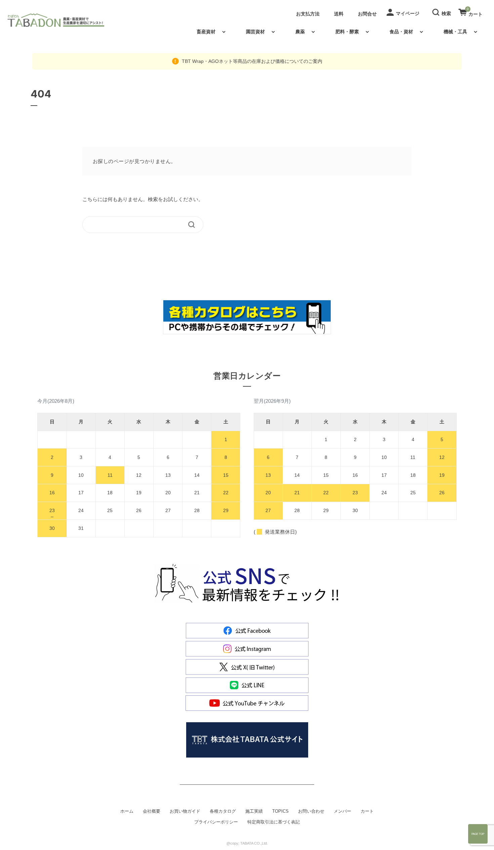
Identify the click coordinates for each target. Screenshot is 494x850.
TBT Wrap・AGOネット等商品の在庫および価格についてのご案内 (251, 61)
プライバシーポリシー (216, 822)
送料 (338, 13)
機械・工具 (455, 31)
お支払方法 (308, 13)
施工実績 (254, 811)
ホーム (126, 811)
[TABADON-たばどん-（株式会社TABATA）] (61, 20)
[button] (442, 11)
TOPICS (280, 811)
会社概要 (151, 811)
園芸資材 (255, 31)
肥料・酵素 (347, 31)
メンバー (342, 811)
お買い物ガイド (185, 811)
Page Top (477, 834)
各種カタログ (223, 811)
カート (367, 811)
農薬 (300, 31)
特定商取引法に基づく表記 (273, 822)
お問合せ (367, 13)
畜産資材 (206, 31)
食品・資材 (401, 31)
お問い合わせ (311, 811)
